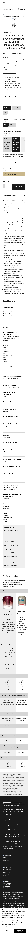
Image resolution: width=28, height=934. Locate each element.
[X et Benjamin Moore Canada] (22, 812)
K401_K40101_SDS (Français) (11, 556)
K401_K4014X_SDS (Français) (11, 545)
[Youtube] (14, 812)
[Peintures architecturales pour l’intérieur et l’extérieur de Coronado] (10, 884)
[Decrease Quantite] (4, 186)
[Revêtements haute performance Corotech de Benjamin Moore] (10, 858)
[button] (20, 2)
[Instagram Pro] (10, 812)
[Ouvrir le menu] (4, 2)
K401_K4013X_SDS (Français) (11, 552)
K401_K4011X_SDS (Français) (11, 549)
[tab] (14, 23)
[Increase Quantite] (10, 186)
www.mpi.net (19, 794)
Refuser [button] (8, 930)
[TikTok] (10, 815)
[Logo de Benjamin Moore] (14, 2)
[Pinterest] (18, 812)
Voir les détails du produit (9, 73)
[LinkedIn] (7, 815)
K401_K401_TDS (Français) (10, 565)
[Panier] (24, 2)
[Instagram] (7, 812)
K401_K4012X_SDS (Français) (11, 541)
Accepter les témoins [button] (20, 931)
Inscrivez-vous (7, 802)
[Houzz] (3, 815)
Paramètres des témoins (9, 926)
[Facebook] (3, 812)
